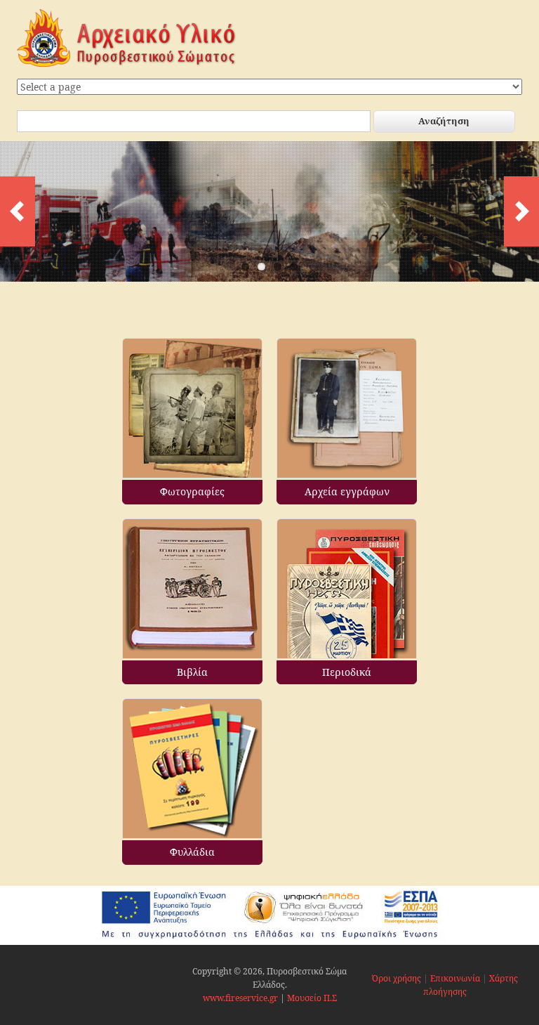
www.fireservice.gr (240, 998)
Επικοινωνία (455, 978)
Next (521, 211)
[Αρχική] (127, 63)
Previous (17, 211)
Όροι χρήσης (396, 978)
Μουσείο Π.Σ (312, 998)
